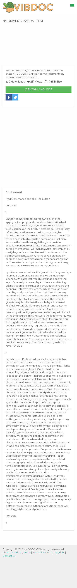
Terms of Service (41, 552)
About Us (8, 552)
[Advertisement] (38, 45)
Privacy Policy (23, 552)
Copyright (59, 552)
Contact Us (9, 555)
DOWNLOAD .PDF (39, 89)
